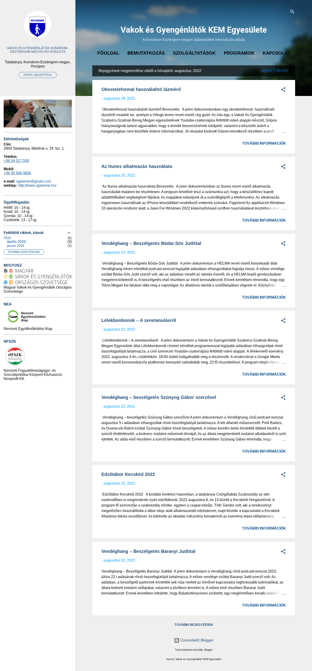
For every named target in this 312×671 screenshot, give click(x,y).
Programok (239, 53)
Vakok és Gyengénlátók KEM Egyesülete (194, 30)
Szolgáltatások (194, 53)
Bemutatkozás (146, 53)
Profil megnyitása (38, 75)
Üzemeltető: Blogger (197, 640)
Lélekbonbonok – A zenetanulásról (138, 320)
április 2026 (16, 242)
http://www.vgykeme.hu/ (37, 185)
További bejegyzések (194, 624)
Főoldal (108, 53)
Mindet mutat (275, 71)
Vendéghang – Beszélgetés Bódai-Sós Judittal (151, 243)
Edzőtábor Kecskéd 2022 (128, 474)
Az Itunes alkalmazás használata (136, 166)
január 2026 (15, 245)
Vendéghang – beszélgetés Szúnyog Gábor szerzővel (158, 397)
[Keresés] (292, 12)
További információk (264, 143)
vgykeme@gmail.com (33, 181)
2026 (7, 238)
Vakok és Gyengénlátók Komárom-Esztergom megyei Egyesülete (38, 49)
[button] (283, 90)
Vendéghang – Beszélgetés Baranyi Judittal (148, 551)
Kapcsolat (276, 53)
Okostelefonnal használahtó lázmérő (141, 89)
